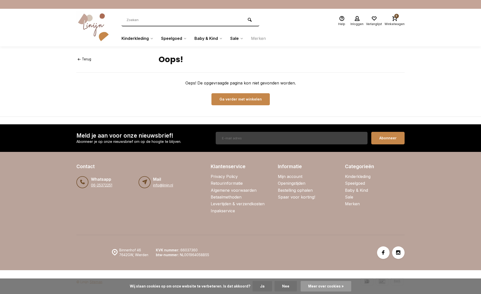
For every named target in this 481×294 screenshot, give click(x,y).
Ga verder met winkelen (240, 99)
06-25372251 (101, 185)
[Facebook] (383, 252)
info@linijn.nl (163, 185)
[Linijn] (95, 27)
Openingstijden (291, 183)
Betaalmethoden (226, 197)
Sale (234, 38)
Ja (262, 286)
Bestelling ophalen (295, 190)
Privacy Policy (224, 176)
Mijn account (290, 176)
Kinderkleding (135, 38)
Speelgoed (171, 38)
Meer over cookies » (326, 286)
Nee (285, 286)
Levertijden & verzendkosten (238, 203)
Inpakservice (223, 210)
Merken (258, 38)
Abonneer (388, 138)
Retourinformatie (227, 183)
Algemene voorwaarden (234, 190)
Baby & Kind (206, 38)
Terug (86, 59)
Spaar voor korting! (296, 197)
